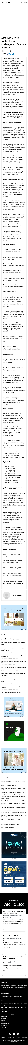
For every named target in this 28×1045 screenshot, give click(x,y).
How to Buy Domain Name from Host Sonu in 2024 (12, 800)
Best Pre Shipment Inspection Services (10, 830)
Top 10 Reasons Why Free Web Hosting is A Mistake (13, 807)
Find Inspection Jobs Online (7, 827)
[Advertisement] (14, 20)
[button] (22, 2)
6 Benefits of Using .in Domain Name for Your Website (13, 812)
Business (7, 915)
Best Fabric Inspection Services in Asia (10, 824)
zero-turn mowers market (11, 58)
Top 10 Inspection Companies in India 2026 (11, 692)
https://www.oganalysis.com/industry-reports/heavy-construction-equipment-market (13, 575)
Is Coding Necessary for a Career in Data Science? (12, 638)
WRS (8, 2)
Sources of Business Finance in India (9, 810)
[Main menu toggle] (2, 2)
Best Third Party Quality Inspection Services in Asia (13, 781)
